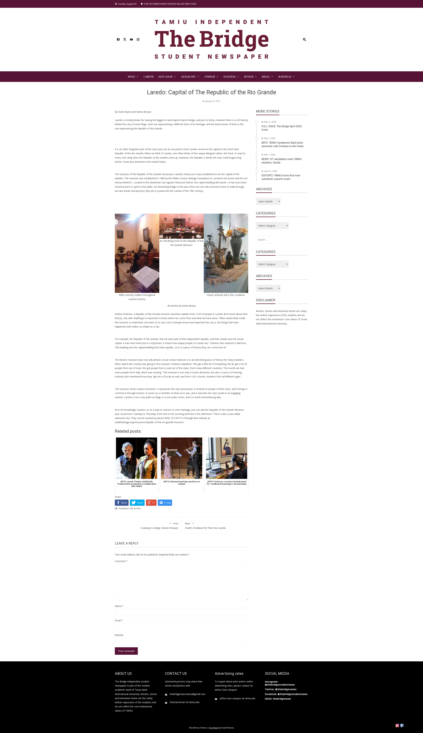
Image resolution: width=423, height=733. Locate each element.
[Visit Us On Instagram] (397, 725)
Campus (149, 76)
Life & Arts (135, 508)
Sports (248, 76)
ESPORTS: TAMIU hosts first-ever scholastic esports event (280, 177)
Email (119, 620)
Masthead (284, 76)
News (131, 76)
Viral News (213, 727)
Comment (121, 561)
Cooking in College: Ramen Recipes (159, 525)
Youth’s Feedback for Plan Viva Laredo (205, 525)
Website (119, 635)
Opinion (210, 76)
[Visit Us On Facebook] (402, 725)
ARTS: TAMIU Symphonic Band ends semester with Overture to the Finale (282, 144)
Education (165, 76)
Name (119, 606)
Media (266, 76)
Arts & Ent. (188, 76)
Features (229, 76)
